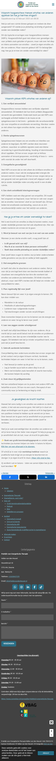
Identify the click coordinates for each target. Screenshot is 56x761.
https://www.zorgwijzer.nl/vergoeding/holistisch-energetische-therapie (27, 699)
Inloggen (10, 491)
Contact (7, 540)
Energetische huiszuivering (16, 527)
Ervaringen (8, 537)
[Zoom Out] (51, 735)
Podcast (10, 506)
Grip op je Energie (13, 522)
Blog (8, 509)
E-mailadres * (6, 612)
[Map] (28, 728)
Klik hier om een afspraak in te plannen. (18, 447)
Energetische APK (13, 524)
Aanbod (7, 516)
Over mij (7, 501)
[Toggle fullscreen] (51, 722)
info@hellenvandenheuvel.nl (16, 581)
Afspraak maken (10, 534)
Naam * (4, 600)
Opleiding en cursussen (15, 512)
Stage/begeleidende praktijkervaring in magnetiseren (26, 530)
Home (6, 488)
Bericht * (4, 624)
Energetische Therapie (12, 496)
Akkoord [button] (46, 753)
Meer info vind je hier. (40, 458)
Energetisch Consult (14, 519)
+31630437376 (13, 577)
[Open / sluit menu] (53, 4)
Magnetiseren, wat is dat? (13, 498)
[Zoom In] (51, 731)
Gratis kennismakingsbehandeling (19, 504)
